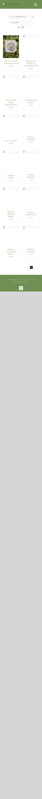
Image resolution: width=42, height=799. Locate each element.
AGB (27, 282)
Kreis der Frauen (11, 141)
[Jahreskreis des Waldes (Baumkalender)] (11, 77)
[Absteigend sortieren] (33, 17)
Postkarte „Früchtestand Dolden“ (11, 251)
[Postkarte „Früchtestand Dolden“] (11, 228)
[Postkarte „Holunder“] (31, 228)
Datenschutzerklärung (19, 282)
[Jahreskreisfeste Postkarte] (31, 77)
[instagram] (21, 288)
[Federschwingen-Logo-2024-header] (11, 4)
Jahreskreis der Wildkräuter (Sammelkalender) (31, 63)
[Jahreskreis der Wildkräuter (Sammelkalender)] (31, 37)
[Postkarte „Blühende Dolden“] (11, 189)
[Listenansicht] (23, 27)
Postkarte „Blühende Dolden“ (11, 214)
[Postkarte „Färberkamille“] (31, 189)
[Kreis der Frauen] (11, 116)
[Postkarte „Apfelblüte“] (31, 116)
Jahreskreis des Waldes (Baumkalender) (11, 102)
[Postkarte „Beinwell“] (31, 152)
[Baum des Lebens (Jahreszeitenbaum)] (11, 37)
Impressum (31, 279)
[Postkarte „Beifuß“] (11, 152)
